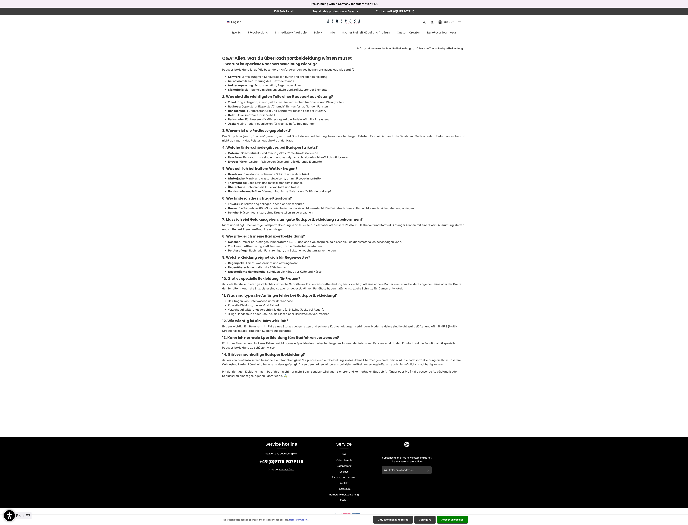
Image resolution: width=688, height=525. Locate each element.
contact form (286, 469)
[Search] (424, 22)
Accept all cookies (452, 519)
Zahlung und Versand (344, 477)
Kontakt (344, 483)
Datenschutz (344, 466)
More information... (299, 520)
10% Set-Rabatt (284, 11)
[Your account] (432, 22)
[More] (459, 22)
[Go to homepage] (344, 21)
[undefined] (9, 515)
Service (344, 444)
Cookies (344, 471)
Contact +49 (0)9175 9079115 (395, 11)
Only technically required (393, 519)
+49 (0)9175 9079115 (281, 461)
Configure (425, 519)
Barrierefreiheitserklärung (344, 494)
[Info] (332, 32)
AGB (344, 454)
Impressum (344, 488)
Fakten (344, 500)
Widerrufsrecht (344, 460)
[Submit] (428, 470)
